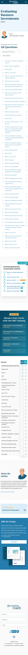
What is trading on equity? (10, 194)
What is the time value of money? (12, 215)
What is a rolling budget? (10, 197)
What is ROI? (7, 153)
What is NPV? (7, 69)
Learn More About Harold (7, 492)
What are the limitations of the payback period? (11, 94)
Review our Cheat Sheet (13, 291)
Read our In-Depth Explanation (15, 273)
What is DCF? (7, 118)
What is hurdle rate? (9, 72)
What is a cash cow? (8, 232)
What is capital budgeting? (10, 66)
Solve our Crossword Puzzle (14, 283)
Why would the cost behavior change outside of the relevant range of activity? (13, 227)
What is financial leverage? (10, 163)
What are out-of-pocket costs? (11, 209)
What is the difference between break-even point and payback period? (11, 144)
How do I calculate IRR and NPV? (12, 89)
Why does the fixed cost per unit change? (12, 204)
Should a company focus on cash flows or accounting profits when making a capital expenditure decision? (12, 129)
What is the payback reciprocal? (12, 115)
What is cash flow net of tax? (11, 247)
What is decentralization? (10, 212)
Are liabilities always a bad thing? (12, 222)
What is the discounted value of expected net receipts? (12, 237)
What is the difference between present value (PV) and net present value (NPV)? (12, 137)
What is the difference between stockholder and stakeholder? (11, 170)
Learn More (14, 542)
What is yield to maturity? (10, 219)
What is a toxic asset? (9, 241)
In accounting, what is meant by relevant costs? (12, 182)
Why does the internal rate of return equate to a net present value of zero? (13, 106)
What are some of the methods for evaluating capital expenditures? (12, 85)
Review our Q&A (13, 280)
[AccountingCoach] (13, 2)
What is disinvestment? (9, 150)
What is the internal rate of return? (12, 98)
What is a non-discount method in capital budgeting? (12, 77)
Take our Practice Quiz (14, 277)
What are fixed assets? (9, 175)
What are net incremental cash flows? (13, 101)
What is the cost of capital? (10, 81)
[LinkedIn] (14, 637)
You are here (23, 280)
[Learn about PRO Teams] (14, 557)
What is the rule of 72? (9, 244)
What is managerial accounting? (12, 178)
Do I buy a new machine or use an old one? (12, 122)
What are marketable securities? (12, 200)
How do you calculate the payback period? (12, 62)
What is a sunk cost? (9, 156)
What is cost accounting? (10, 166)
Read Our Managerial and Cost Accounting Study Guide (15, 287)
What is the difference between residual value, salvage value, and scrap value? (12, 188)
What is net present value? (10, 112)
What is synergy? (8, 160)
